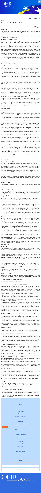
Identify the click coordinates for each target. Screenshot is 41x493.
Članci (20, 404)
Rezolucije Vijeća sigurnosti (20, 436)
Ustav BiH (20, 432)
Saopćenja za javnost (20, 399)
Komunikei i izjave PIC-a (20, 424)
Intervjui (20, 402)
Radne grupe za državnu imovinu (21, 448)
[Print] (37, 18)
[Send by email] (39, 18)
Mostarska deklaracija (21, 454)
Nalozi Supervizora (20, 446)
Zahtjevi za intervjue (5, 427)
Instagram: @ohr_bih (21, 469)
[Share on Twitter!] (31, 18)
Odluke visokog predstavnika (20, 416)
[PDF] (35, 18)
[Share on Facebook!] (30, 18)
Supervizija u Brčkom (20, 443)
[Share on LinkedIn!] (33, 18)
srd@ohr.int (22, 485)
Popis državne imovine (20, 451)
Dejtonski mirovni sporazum (20, 429)
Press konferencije (20, 411)
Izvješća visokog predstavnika (20, 418)
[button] (39, 2)
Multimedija (20, 413)
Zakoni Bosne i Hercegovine (20, 434)
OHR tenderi (20, 458)
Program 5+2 (20, 441)
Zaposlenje (20, 460)
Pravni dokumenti (20, 421)
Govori (20, 406)
